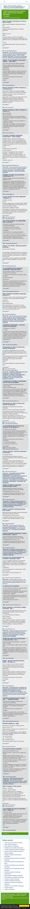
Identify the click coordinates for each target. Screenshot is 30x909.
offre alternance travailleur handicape (14, 877)
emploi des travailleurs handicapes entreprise (13, 883)
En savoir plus (23, 907)
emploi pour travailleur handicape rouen (16, 525)
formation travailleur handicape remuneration (12, 872)
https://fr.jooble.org (10, 85)
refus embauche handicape (12, 846)
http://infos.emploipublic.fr (12, 344)
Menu (27, 1)
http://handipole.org (9, 218)
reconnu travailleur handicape (17, 501)
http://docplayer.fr (10, 194)
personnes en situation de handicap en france (14, 689)
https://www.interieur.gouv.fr (12, 448)
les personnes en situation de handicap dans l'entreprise (14, 688)
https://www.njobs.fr (10, 499)
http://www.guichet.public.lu (11, 370)
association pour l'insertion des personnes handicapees (14, 480)
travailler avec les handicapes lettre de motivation (14, 869)
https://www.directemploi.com (12, 165)
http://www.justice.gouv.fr (11, 243)
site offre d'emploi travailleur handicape (11, 582)
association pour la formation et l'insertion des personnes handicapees (14, 476)
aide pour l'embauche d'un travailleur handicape (12, 378)
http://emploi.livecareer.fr (11, 50)
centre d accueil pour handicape (13, 635)
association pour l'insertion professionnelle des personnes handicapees (13, 474)
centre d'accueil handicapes (10, 634)
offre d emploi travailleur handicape (17, 57)
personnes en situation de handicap (12, 691)
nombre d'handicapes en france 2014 (18, 630)
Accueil (4, 894)
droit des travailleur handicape (12, 880)
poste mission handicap (11, 844)
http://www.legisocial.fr (11, 830)
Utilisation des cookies (14, 895)
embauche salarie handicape (12, 879)
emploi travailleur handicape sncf (19, 580)
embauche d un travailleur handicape (14, 886)
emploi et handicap (9, 889)
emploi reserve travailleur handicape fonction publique (13, 852)
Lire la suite (5, 47)
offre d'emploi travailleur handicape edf (16, 781)
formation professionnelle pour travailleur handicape (15, 859)
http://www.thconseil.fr (11, 776)
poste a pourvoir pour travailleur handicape (17, 167)
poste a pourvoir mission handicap (9, 168)
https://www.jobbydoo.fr (10, 314)
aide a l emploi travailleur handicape (12, 376)
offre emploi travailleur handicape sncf (16, 579)
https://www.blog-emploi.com (12, 291)
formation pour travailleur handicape (12, 506)
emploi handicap (9, 887)
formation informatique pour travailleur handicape (14, 866)
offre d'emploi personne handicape (13, 779)
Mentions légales (10, 894)
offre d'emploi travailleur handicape (14, 875)
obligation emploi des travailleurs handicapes (13, 855)
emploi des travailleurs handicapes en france (14, 862)
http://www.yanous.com (10, 265)
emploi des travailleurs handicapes (13, 502)
